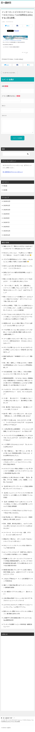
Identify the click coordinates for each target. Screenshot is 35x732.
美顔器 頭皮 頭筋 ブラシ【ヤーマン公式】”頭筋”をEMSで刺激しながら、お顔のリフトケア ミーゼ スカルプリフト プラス (18, 572)
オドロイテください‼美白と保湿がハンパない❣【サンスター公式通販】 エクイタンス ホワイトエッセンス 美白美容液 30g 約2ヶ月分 (18, 471)
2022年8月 (6, 218)
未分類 (5, 190)
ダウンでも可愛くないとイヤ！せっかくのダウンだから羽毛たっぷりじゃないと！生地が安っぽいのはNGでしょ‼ (17, 350)
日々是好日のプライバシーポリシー (13, 172)
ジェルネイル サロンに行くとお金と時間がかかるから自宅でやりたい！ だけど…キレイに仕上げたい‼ (17, 392)
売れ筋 (5, 186)
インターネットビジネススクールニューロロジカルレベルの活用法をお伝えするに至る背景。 (10, 72)
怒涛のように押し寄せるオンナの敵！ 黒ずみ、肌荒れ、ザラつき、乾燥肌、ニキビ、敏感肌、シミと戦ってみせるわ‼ (17, 480)
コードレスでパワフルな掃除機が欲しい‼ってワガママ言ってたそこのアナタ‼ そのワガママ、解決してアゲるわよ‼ (18, 438)
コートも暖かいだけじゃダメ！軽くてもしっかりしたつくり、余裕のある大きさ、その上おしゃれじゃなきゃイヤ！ (17, 341)
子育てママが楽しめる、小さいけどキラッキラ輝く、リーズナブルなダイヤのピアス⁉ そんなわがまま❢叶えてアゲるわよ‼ (18, 422)
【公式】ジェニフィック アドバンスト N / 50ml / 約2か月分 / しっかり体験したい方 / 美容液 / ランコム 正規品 (18, 495)
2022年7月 (6, 222)
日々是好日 (6, 2)
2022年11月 (6, 205)
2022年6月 (6, 226)
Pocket (16, 30)
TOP (7, 718)
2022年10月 (6, 209)
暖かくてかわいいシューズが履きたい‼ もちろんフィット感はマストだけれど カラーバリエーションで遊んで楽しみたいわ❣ (18, 299)
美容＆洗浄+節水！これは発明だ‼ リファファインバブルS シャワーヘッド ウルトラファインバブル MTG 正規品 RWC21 (17, 462)
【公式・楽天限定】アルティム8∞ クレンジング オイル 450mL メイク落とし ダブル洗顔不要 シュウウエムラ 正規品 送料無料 (18, 504)
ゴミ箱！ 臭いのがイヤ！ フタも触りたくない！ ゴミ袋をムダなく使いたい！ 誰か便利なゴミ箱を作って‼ (18, 400)
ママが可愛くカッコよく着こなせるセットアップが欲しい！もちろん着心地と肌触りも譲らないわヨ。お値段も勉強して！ (17, 332)
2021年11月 (6, 235)
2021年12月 (6, 231)
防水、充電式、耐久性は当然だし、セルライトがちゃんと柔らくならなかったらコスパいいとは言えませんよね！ (17, 526)
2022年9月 (6, 214)
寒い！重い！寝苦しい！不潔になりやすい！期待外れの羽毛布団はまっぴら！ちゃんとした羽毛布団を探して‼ (17, 365)
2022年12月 (6, 201)
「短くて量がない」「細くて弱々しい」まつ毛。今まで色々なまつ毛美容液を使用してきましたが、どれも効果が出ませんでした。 (17, 453)
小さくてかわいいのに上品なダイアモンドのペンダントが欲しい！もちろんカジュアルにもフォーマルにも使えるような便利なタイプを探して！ (17, 317)
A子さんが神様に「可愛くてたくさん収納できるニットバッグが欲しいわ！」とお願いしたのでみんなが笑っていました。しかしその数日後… (18, 308)
